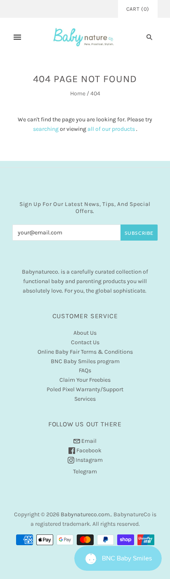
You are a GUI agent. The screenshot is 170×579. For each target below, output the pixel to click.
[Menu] (17, 37)
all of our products (111, 128)
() (137, 9)
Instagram (88, 459)
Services (85, 398)
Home (77, 93)
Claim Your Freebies (85, 379)
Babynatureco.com (85, 514)
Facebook (88, 450)
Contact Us (85, 342)
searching (46, 128)
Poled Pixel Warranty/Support (85, 389)
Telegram (85, 471)
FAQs (85, 370)
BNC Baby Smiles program (85, 361)
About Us (85, 332)
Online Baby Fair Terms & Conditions (85, 351)
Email (88, 440)
